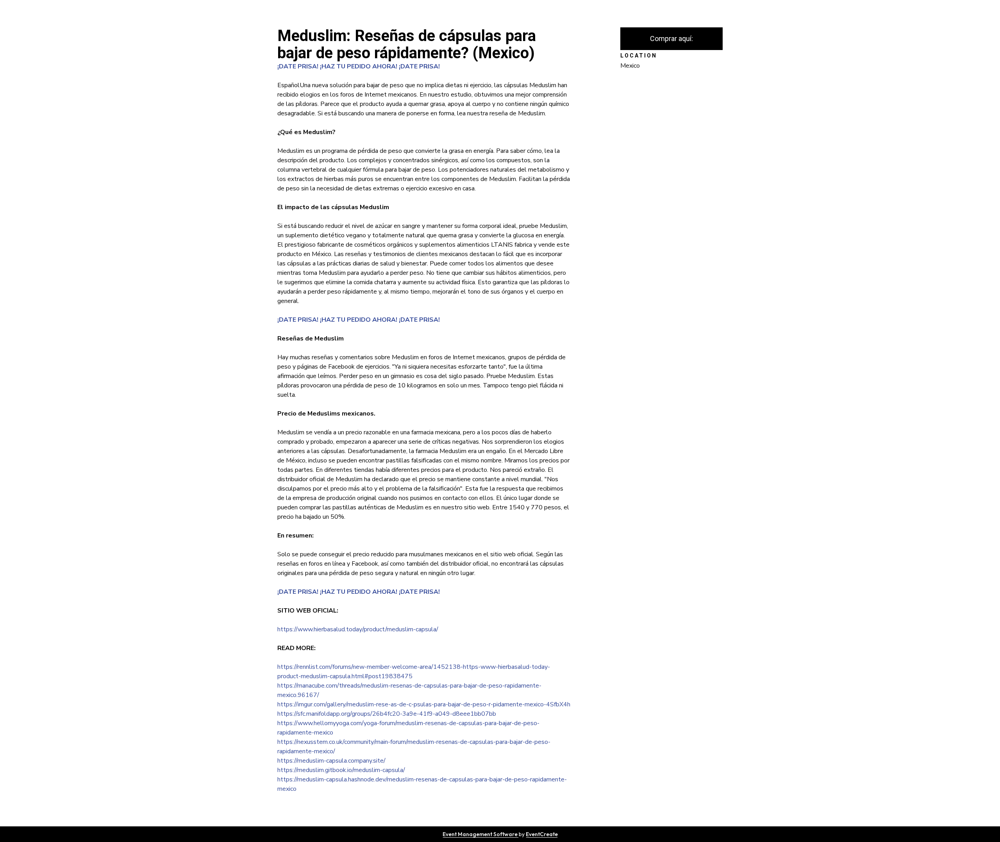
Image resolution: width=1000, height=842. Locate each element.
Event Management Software (481, 834)
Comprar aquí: (671, 38)
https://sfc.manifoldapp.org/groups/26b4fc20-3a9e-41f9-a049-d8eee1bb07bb (386, 713)
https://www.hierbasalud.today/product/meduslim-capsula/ (357, 629)
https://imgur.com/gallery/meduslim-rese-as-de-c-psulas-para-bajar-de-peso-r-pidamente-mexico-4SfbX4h (423, 704)
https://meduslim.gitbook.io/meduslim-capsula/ (341, 770)
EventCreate (542, 834)
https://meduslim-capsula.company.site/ (331, 760)
